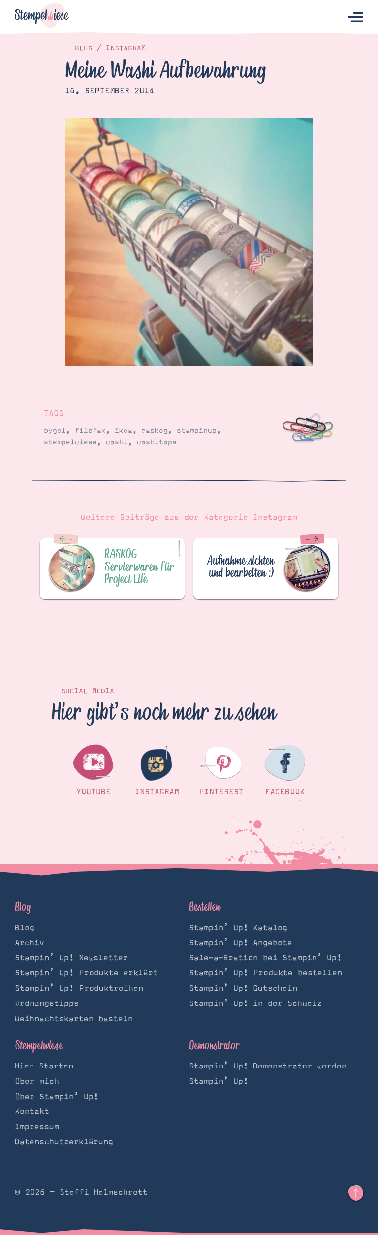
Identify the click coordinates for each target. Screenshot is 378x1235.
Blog (84, 48)
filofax (90, 430)
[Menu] (355, 17)
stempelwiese (70, 442)
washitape (157, 442)
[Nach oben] (355, 1193)
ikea (123, 430)
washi (117, 442)
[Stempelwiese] (42, 17)
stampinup (197, 430)
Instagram (126, 48)
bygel (55, 430)
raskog (154, 430)
